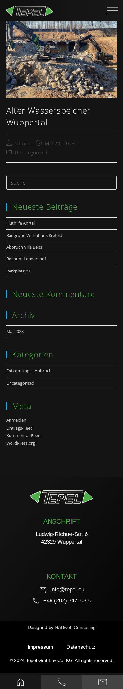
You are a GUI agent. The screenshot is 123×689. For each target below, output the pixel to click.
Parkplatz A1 (18, 271)
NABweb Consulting (75, 627)
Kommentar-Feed (23, 435)
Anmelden (16, 420)
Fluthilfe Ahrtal (20, 223)
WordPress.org (20, 443)
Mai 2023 (15, 331)
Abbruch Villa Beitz (24, 247)
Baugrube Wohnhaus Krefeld (34, 235)
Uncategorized (31, 152)
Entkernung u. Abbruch (28, 371)
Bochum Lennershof (26, 259)
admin (22, 143)
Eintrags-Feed (19, 428)
